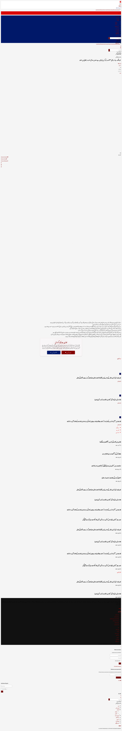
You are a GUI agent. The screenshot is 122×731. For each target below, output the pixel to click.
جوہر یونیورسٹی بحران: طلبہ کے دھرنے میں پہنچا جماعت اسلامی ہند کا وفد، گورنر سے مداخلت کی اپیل (99, 377)
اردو (120, 2)
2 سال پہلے (119, 63)
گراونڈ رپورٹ (117, 26)
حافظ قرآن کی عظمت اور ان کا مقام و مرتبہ (111, 453)
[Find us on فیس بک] (120, 6)
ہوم (118, 13)
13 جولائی (119, 403)
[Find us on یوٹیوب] (119, 6)
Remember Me (117, 661)
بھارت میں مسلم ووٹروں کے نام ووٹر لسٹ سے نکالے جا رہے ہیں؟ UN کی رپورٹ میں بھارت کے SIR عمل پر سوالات (94, 420)
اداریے (118, 36)
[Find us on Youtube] (119, 608)
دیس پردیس (117, 16)
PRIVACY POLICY (116, 621)
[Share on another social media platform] (61, 167)
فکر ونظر (118, 20)
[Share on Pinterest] (61, 165)
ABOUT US (117, 615)
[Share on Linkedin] (61, 163)
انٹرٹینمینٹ (117, 28)
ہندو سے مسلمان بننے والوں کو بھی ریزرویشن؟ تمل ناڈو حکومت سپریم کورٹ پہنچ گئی (102, 519)
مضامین (116, 24)
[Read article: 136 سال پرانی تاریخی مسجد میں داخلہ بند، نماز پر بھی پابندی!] (61, 388)
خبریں (119, 65)
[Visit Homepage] (108, 10)
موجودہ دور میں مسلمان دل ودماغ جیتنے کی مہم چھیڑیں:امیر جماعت (106, 465)
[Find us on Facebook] (120, 608)
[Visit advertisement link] (96, 243)
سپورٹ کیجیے (117, 33)
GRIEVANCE (117, 623)
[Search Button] (120, 36)
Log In (119, 680)
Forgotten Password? (117, 666)
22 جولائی (119, 381)
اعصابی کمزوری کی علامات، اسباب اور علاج (111, 477)
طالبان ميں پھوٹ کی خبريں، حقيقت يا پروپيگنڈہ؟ (110, 441)
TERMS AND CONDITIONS (114, 619)
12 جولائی (119, 425)
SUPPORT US (116, 617)
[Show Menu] (120, 46)
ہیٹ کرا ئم (117, 32)
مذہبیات (116, 22)
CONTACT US (116, 624)
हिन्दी (120, 4)
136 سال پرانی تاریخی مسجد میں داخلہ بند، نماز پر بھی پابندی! (107, 399)
